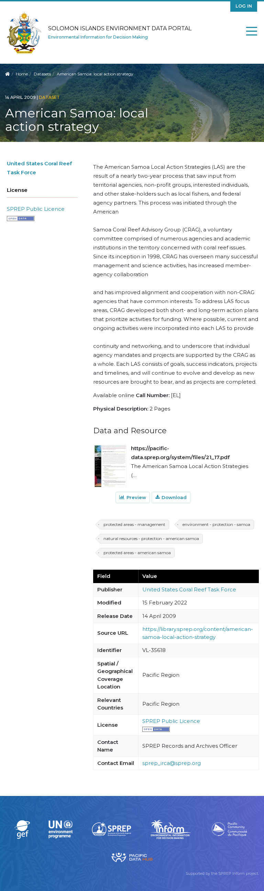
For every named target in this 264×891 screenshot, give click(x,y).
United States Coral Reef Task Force (189, 589)
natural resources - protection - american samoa (151, 538)
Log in (243, 6)
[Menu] (251, 32)
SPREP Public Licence (36, 209)
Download (174, 497)
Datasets (42, 73)
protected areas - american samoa (137, 552)
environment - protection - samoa (216, 524)
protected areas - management (134, 524)
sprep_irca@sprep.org (171, 763)
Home (22, 73)
